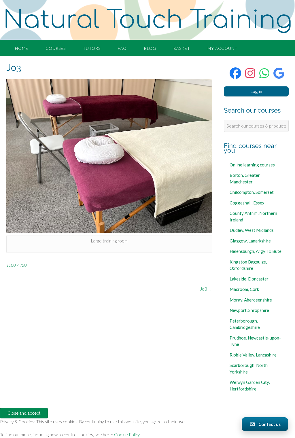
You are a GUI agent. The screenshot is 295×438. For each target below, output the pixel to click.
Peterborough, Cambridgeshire (245, 324)
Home (21, 48)
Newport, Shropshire (249, 310)
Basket (181, 48)
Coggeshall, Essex (247, 202)
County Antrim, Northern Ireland (253, 216)
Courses (56, 48)
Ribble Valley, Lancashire (253, 354)
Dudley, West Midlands (252, 230)
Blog (150, 48)
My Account (222, 48)
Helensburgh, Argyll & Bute (255, 251)
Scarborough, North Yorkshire (249, 368)
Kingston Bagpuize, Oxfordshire (248, 265)
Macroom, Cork (244, 289)
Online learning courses (252, 164)
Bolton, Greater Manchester (245, 178)
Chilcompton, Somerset (252, 192)
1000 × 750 (16, 265)
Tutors (92, 48)
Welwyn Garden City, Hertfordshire (250, 385)
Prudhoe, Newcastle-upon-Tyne (255, 341)
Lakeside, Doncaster (249, 278)
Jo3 (206, 288)
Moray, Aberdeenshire (251, 299)
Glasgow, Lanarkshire (250, 240)
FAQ (122, 48)
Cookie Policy (127, 434)
